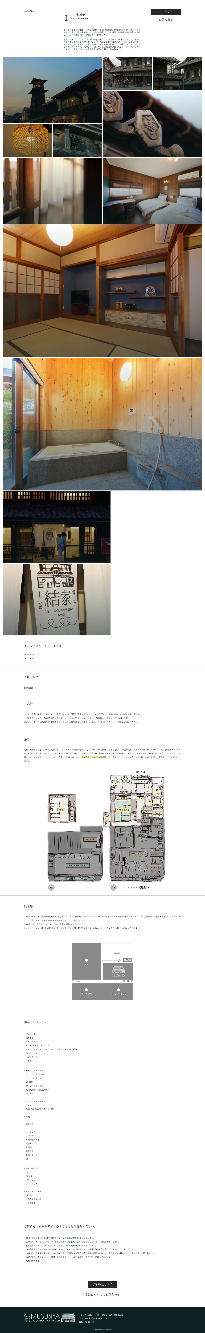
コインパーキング (48, 924)
